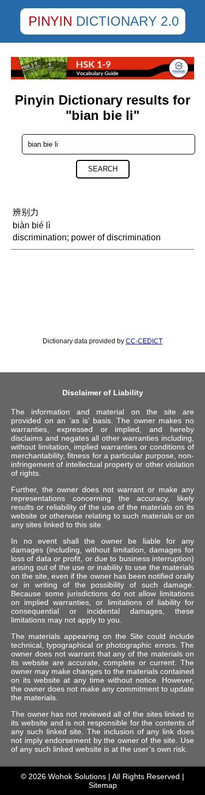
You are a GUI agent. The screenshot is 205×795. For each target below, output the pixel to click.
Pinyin (50, 21)
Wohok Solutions (77, 776)
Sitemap (103, 785)
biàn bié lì (31, 225)
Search (103, 169)
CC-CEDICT (144, 341)
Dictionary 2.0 (127, 21)
